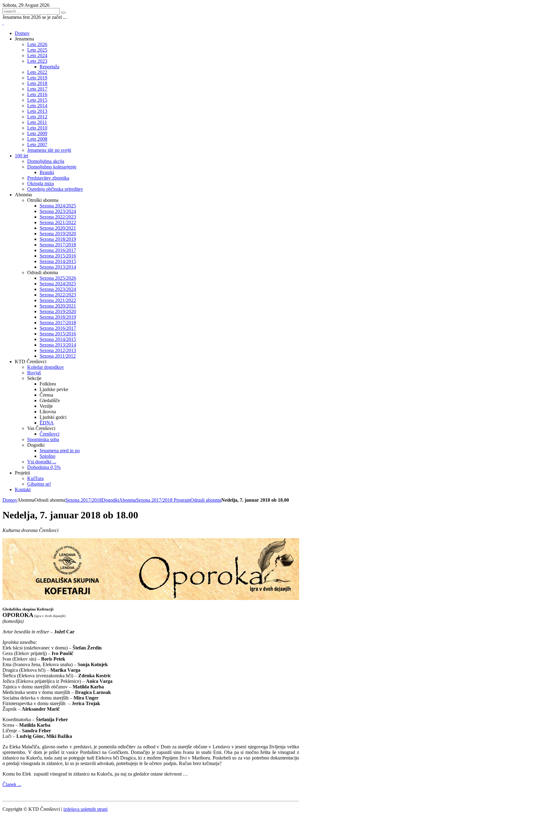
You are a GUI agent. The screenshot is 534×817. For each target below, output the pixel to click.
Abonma (127, 500)
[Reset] (63, 13)
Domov (9, 500)
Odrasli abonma (205, 500)
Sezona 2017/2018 (83, 500)
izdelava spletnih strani (85, 809)
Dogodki (110, 500)
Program (182, 500)
